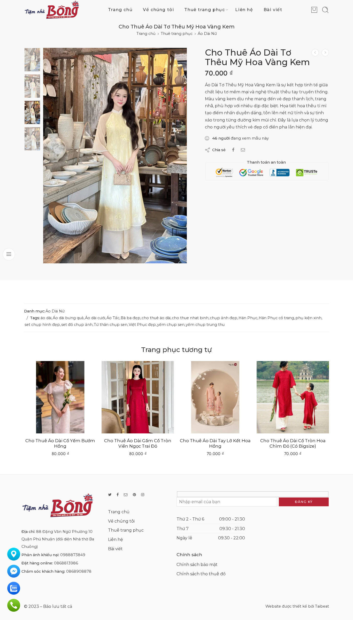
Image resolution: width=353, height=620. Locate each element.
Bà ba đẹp (130, 318)
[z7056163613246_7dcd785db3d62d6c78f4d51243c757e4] (115, 155)
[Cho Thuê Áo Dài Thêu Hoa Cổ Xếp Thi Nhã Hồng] (325, 52)
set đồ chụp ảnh (77, 324)
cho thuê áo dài (156, 318)
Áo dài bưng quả (68, 318)
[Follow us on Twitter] (109, 495)
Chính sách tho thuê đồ (201, 573)
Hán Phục (248, 318)
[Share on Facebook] (233, 149)
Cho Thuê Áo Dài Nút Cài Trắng (292, 440)
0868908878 (78, 571)
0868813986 (66, 563)
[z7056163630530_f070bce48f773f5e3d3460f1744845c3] (32, 60)
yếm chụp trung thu (205, 324)
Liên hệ (244, 9)
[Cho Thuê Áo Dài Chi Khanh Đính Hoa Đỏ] (315, 52)
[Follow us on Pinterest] (134, 495)
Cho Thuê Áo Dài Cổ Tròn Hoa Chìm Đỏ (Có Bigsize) (215, 443)
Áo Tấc (112, 318)
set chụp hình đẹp (42, 324)
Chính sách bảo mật (197, 564)
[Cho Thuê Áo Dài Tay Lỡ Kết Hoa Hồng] (138, 397)
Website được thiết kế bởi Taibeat (297, 606)
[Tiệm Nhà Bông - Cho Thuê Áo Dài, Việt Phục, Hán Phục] (52, 9)
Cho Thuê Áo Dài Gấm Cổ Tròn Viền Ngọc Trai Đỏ (60, 443)
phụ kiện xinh (308, 318)
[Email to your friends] (243, 149)
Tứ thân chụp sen (110, 324)
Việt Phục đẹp (142, 324)
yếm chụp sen (171, 324)
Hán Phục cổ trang (276, 318)
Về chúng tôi (158, 9)
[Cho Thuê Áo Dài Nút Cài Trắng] (293, 397)
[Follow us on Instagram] (142, 495)
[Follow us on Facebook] (118, 495)
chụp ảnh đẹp (223, 318)
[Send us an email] (126, 495)
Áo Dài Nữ (207, 33)
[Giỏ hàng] (314, 9)
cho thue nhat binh (190, 318)
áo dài (46, 318)
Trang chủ (120, 9)
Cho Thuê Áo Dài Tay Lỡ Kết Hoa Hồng (137, 443)
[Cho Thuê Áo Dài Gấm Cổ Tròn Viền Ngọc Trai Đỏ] (60, 397)
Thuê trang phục (204, 9)
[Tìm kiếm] (325, 9)
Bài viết (273, 9)
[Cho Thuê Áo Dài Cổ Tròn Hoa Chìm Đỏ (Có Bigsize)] (215, 397)
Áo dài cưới (95, 318)
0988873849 (72, 555)
